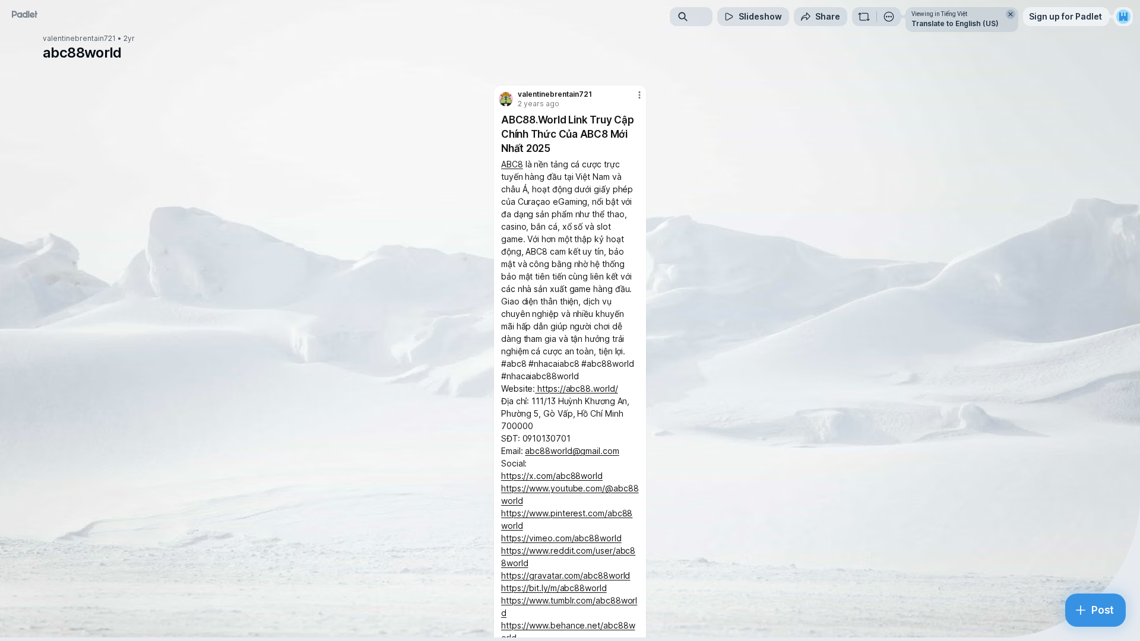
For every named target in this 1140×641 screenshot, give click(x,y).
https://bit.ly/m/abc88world (554, 588)
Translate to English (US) (955, 23)
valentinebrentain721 (79, 38)
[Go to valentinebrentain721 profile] (506, 99)
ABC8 (512, 164)
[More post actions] (639, 95)
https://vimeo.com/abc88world (561, 538)
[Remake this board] (864, 16)
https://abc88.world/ (576, 388)
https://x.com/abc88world (552, 476)
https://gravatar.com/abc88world (565, 575)
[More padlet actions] (889, 16)
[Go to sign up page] (1123, 16)
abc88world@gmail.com (572, 451)
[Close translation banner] (1010, 14)
